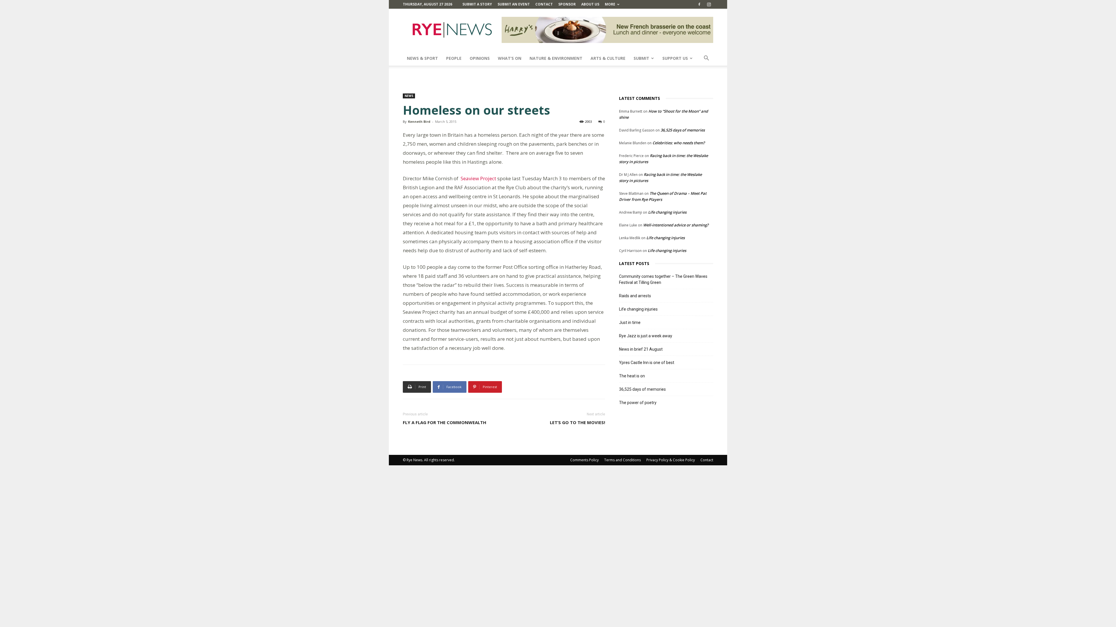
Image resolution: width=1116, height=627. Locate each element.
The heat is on (632, 376)
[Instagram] (708, 4)
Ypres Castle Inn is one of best (646, 362)
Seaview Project (478, 178)
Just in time (630, 322)
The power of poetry (638, 402)
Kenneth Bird (419, 121)
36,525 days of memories (683, 130)
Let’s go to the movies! (577, 422)
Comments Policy (584, 459)
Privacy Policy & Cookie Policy (670, 459)
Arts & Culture (608, 58)
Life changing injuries (667, 212)
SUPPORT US (675, 58)
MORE (610, 4)
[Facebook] (699, 4)
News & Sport (422, 58)
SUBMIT (641, 58)
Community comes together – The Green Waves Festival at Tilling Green (663, 279)
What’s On (509, 58)
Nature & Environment (556, 58)
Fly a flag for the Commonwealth (444, 422)
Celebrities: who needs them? (678, 142)
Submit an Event (514, 4)
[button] (706, 59)
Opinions (480, 58)
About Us (590, 4)
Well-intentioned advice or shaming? (676, 225)
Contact (544, 4)
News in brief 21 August (641, 349)
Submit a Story (477, 4)
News (409, 96)
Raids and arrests (635, 295)
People (454, 58)
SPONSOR (567, 4)
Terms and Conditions (622, 459)
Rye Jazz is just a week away (645, 336)
